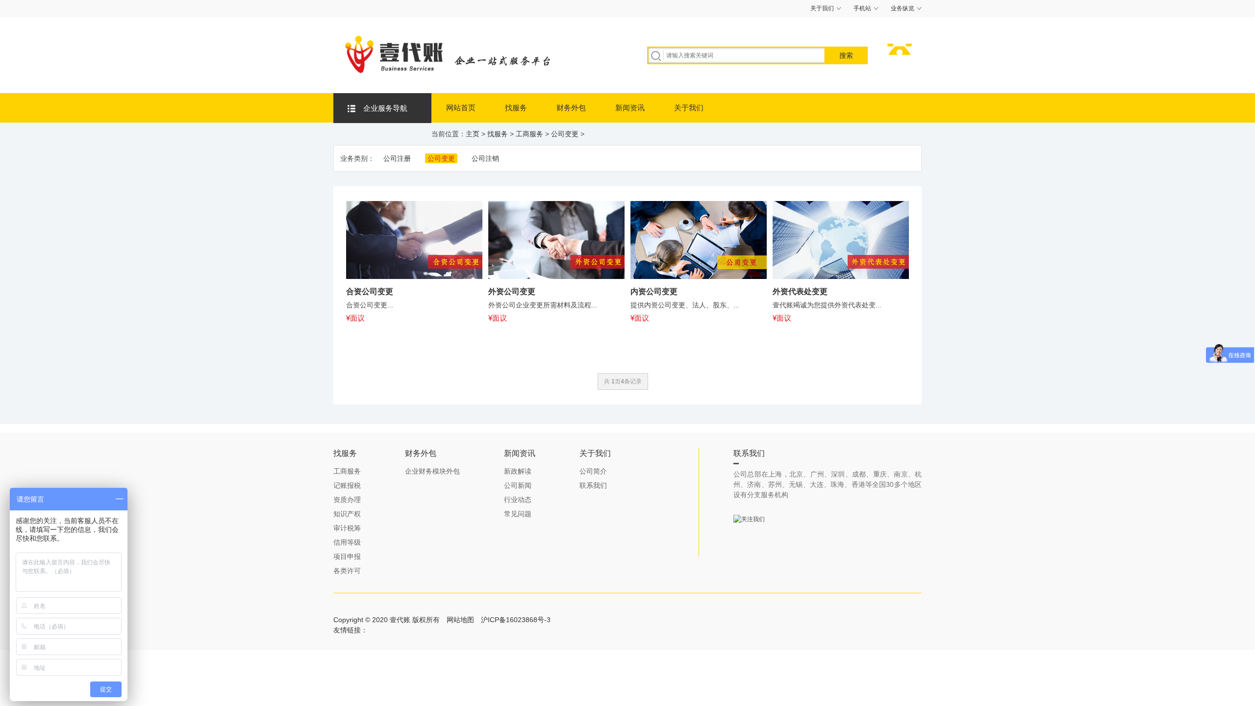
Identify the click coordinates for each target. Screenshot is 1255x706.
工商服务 (529, 134)
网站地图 (460, 620)
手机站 (862, 8)
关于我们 (822, 8)
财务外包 (571, 107)
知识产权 (347, 514)
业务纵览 (902, 8)
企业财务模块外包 (432, 471)
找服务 (516, 107)
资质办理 (347, 500)
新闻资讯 (630, 107)
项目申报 (347, 556)
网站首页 (461, 107)
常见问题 (517, 514)
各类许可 (347, 571)
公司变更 (564, 134)
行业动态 (517, 500)
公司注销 (485, 158)
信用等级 (347, 542)
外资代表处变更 (800, 291)
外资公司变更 (511, 291)
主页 (472, 134)
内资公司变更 (654, 291)
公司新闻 (517, 485)
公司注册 (397, 158)
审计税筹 (347, 528)
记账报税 (347, 485)
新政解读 (517, 471)
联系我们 (593, 485)
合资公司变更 (369, 291)
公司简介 (593, 471)
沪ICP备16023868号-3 (516, 620)
